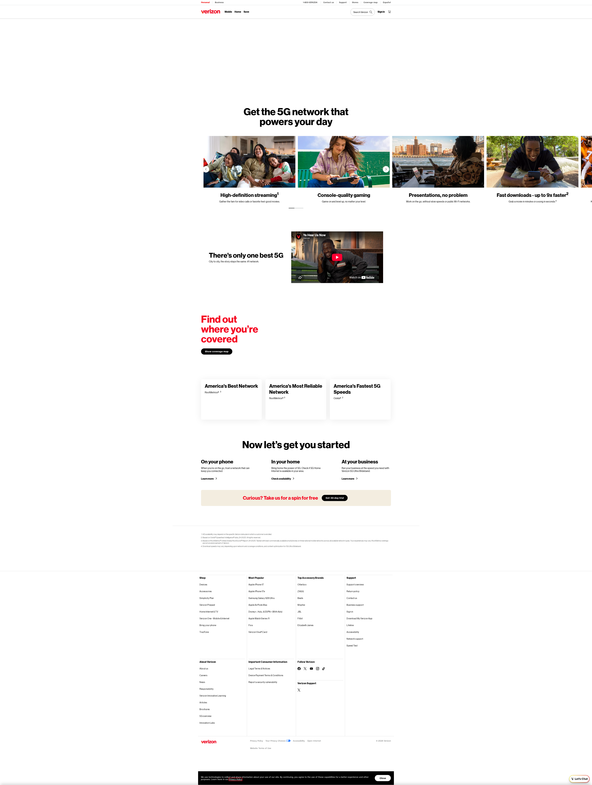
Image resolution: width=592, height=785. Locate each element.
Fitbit (300, 618)
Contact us (328, 2)
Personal (205, 2)
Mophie (301, 605)
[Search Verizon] (362, 12)
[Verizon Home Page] (210, 11)
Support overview (355, 584)
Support (343, 2)
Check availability (281, 478)
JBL (300, 611)
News (202, 682)
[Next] (386, 169)
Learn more (207, 478)
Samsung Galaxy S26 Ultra (261, 598)
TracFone (204, 632)
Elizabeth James (306, 625)
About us (203, 668)
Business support (355, 605)
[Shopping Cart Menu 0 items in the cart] (389, 11)
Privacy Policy (256, 741)
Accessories (205, 591)
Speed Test (352, 645)
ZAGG (301, 591)
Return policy (353, 591)
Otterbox (302, 584)
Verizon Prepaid (207, 605)
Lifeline (350, 625)
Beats (300, 598)
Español (387, 2)
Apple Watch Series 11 (259, 618)
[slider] (579, 779)
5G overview (205, 716)
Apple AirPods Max (258, 605)
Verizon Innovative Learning (212, 695)
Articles (203, 702)
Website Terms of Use (260, 748)
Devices (203, 584)
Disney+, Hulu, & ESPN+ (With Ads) (265, 611)
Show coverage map (216, 351)
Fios (251, 625)
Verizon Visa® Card (258, 632)
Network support (355, 638)
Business (219, 2)
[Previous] (206, 169)
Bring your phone (207, 625)
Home (237, 11)
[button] (585, 766)
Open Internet (314, 741)
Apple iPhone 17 (256, 584)
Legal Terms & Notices (259, 668)
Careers (203, 675)
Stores (355, 2)
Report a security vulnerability (263, 682)
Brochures (204, 709)
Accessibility (353, 632)
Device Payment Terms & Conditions (266, 675)
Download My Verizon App (359, 618)
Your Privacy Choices (275, 741)
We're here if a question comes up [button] (569, 768)
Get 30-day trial (335, 498)
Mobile (228, 11)
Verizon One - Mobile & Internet (214, 618)
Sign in (350, 611)
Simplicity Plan (206, 598)
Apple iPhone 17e (257, 591)
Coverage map (371, 2)
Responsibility (206, 689)
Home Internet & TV (208, 611)
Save (246, 11)
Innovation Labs (207, 722)
